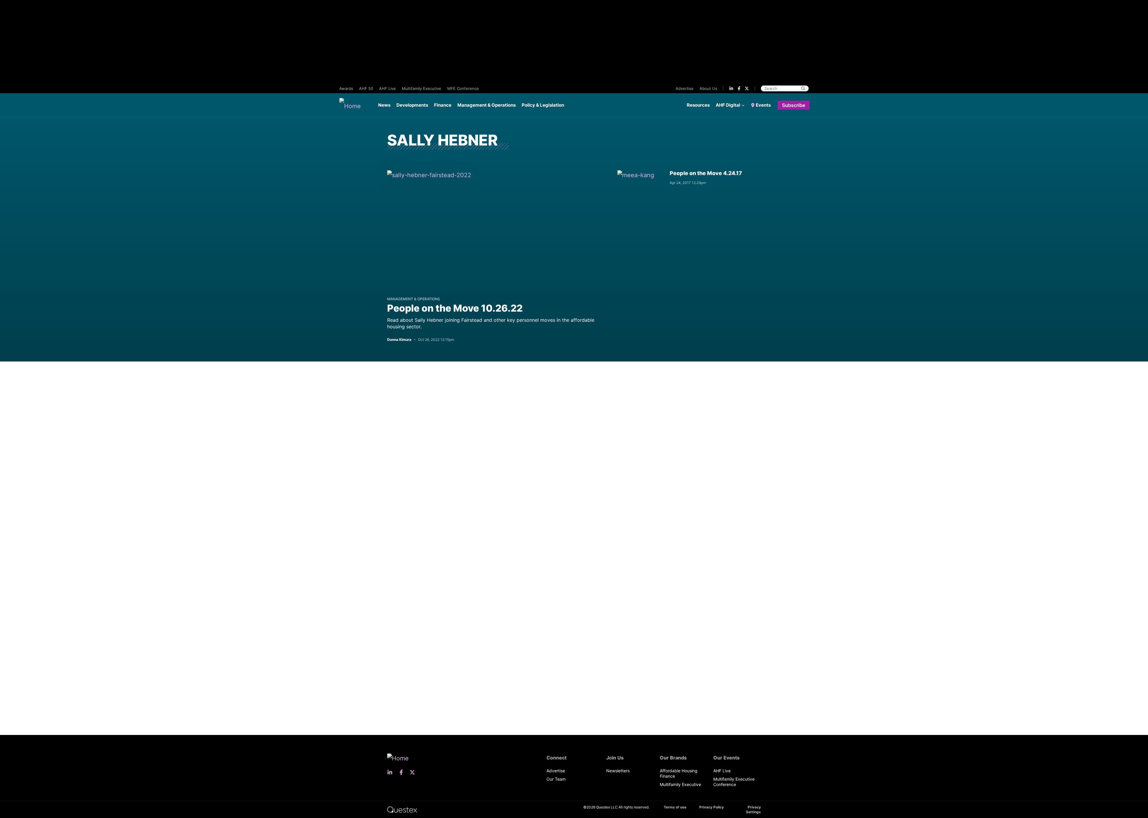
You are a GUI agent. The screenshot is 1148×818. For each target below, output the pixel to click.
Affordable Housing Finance (678, 773)
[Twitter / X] (747, 88)
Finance (442, 105)
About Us (708, 88)
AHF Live (387, 88)
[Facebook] (739, 88)
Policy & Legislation (543, 105)
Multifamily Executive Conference (734, 781)
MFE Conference (463, 88)
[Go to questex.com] (402, 809)
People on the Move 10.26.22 (455, 308)
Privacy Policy (711, 807)
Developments (412, 105)
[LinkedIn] (731, 88)
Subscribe (793, 105)
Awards (346, 88)
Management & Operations (486, 105)
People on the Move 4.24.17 (706, 173)
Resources (698, 105)
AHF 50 (366, 88)
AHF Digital (728, 105)
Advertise (685, 88)
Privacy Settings (753, 809)
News (384, 105)
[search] (803, 88)
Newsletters (618, 770)
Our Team (556, 779)
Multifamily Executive (421, 88)
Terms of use (675, 807)
